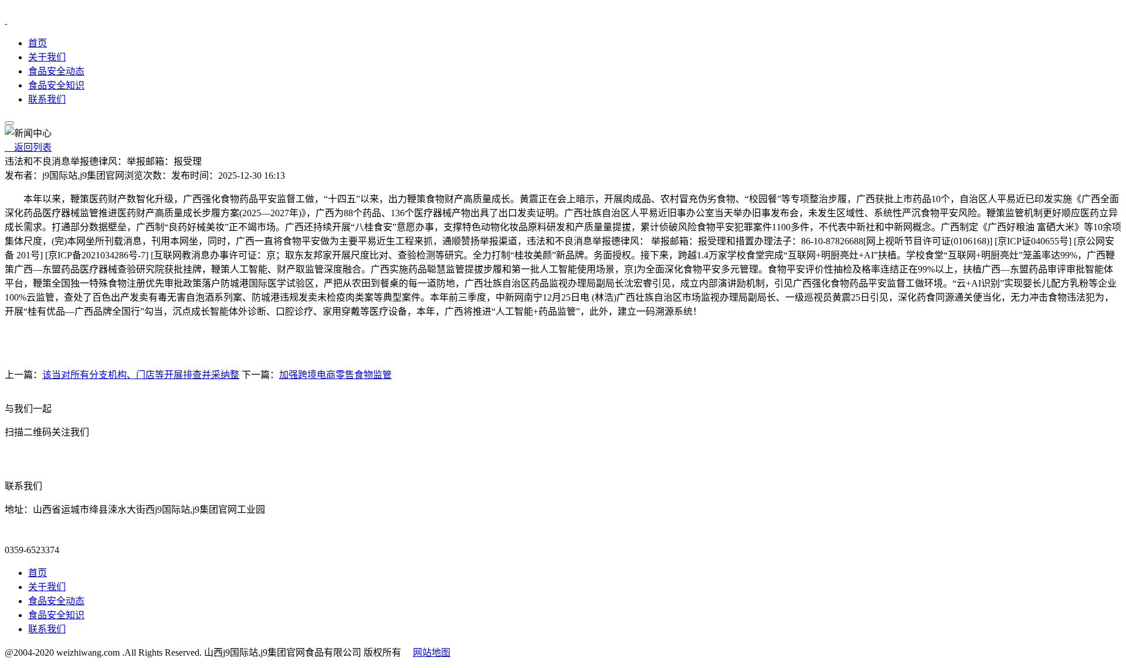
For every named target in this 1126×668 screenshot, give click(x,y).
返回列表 (28, 147)
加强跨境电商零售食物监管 (335, 375)
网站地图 (431, 652)
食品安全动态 (56, 71)
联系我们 (47, 99)
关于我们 (47, 57)
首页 (37, 43)
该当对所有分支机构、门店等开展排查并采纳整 (140, 375)
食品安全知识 (56, 85)
